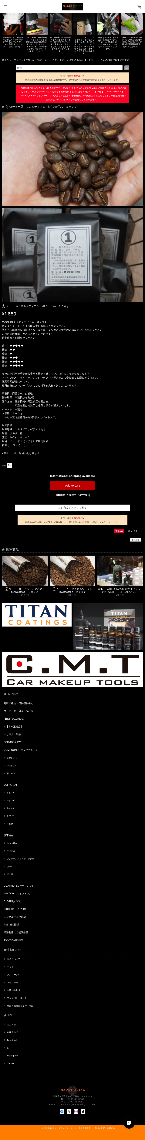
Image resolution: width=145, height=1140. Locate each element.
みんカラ (11, 1024)
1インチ (10, 816)
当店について (13, 959)
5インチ (11, 792)
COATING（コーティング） (19, 885)
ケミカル (11, 851)
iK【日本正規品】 (13, 726)
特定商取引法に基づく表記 (20, 1005)
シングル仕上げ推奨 (15, 916)
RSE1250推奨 (11, 924)
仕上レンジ (12, 773)
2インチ (11, 808)
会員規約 (111, 1128)
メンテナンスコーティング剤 (20, 858)
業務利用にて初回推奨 (16, 932)
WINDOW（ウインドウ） (18, 893)
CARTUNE (12, 1032)
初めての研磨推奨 (13, 940)
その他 (10, 823)
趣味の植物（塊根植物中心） (20, 703)
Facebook (12, 1040)
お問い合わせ (13, 990)
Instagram (12, 1055)
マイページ (12, 982)
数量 (4, 465)
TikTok (10, 1063)
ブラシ (10, 866)
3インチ (11, 800)
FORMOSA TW (12, 742)
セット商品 (12, 843)
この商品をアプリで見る (72, 507)
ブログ (10, 966)
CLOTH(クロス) (12, 901)
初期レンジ (12, 757)
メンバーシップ (15, 974)
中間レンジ (12, 765)
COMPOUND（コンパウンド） (21, 749)
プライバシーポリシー (18, 998)
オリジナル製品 (12, 734)
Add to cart (72, 485)
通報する (136, 540)
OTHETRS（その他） (15, 908)
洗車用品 (9, 835)
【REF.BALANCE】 (14, 718)
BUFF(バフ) (10, 784)
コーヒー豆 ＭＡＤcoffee (19, 710)
